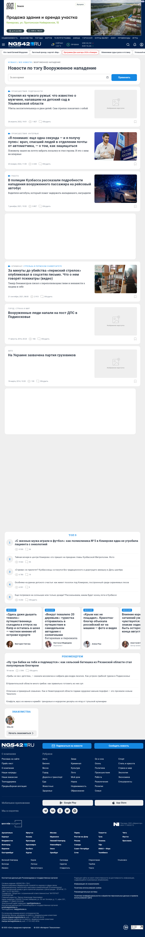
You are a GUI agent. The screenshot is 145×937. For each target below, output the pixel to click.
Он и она (99, 759)
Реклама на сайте (10, 759)
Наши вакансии (10, 777)
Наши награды (9, 772)
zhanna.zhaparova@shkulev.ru (13, 917)
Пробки (73, 44)
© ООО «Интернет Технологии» (47, 927)
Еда (44, 781)
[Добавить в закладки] (135, 121)
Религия (99, 786)
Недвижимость (10, 38)
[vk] (53, 811)
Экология (123, 772)
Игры (135, 38)
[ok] (60, 811)
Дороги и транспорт (52, 777)
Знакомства (26, 38)
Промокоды (124, 38)
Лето (73, 772)
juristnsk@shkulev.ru (9, 907)
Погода (39, 38)
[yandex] (75, 811)
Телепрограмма (62, 38)
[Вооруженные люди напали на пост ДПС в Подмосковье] (115, 321)
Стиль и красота (126, 763)
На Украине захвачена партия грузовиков (42, 355)
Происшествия (102, 772)
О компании (8, 768)
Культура (75, 768)
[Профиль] (141, 45)
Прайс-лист (7, 763)
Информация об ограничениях (86, 884)
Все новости (25, 62)
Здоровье (47, 790)
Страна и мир (125, 768)
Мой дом (75, 777)
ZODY (113, 38)
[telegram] (45, 811)
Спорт (121, 759)
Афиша (76, 38)
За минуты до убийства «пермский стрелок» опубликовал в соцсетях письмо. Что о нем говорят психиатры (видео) (44, 274)
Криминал (76, 763)
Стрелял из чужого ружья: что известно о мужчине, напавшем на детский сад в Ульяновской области (42, 99)
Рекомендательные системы (85, 892)
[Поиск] (128, 45)
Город (45, 772)
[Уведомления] (134, 45)
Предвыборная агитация (14, 786)
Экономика (124, 777)
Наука (74, 781)
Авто (44, 759)
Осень (98, 763)
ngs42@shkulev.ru (34, 903)
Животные (47, 786)
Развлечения (101, 781)
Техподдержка (9, 781)
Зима (73, 759)
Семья (98, 790)
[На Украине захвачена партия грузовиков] (115, 363)
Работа (98, 777)
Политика (100, 768)
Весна (45, 768)
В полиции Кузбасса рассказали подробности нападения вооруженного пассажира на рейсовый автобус (49, 184)
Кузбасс (12, 62)
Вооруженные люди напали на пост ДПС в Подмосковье (42, 315)
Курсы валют (102, 38)
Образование (77, 790)
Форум (48, 38)
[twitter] (67, 811)
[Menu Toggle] (3, 45)
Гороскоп (87, 38)
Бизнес (46, 763)
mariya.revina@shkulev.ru (11, 921)
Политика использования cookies (87, 888)
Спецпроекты (125, 781)
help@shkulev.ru (20, 909)
